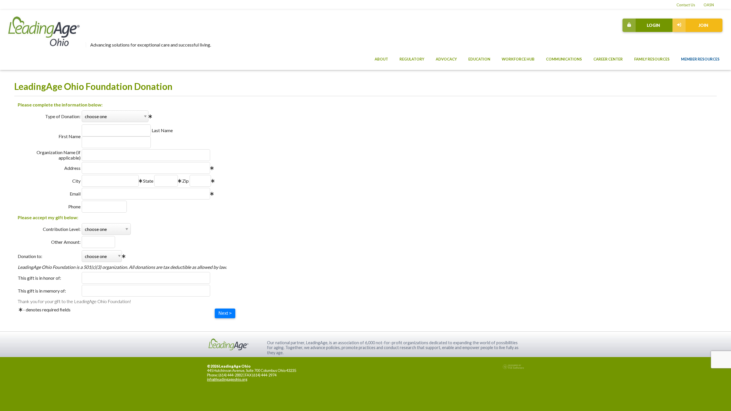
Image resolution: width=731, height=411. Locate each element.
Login (653, 25)
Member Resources (700, 59)
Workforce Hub (518, 59)
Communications (564, 59)
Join (703, 25)
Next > (225, 313)
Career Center (608, 59)
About (381, 59)
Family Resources (652, 59)
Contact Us (685, 5)
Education (479, 59)
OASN (709, 5)
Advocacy (446, 59)
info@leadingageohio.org (227, 379)
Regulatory (411, 59)
